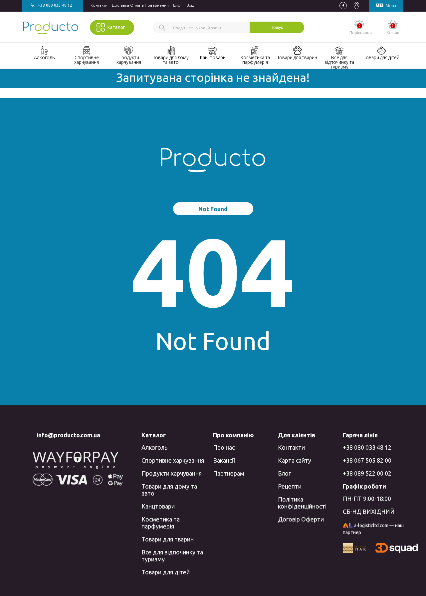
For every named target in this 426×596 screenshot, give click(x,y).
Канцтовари (158, 506)
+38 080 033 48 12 (367, 447)
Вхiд (190, 5)
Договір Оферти (301, 519)
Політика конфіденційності (302, 503)
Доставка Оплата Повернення (140, 5)
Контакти (99, 5)
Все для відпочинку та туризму (172, 555)
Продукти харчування (171, 473)
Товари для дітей (165, 572)
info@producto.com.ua (68, 435)
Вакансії (224, 460)
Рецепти (290, 486)
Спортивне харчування (172, 460)
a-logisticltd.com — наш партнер (373, 529)
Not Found (213, 209)
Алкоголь (154, 447)
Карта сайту (294, 460)
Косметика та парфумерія (160, 522)
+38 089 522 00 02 (367, 473)
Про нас (224, 447)
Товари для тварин (167, 539)
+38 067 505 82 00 (367, 460)
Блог (177, 5)
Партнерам (228, 473)
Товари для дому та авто (169, 490)
